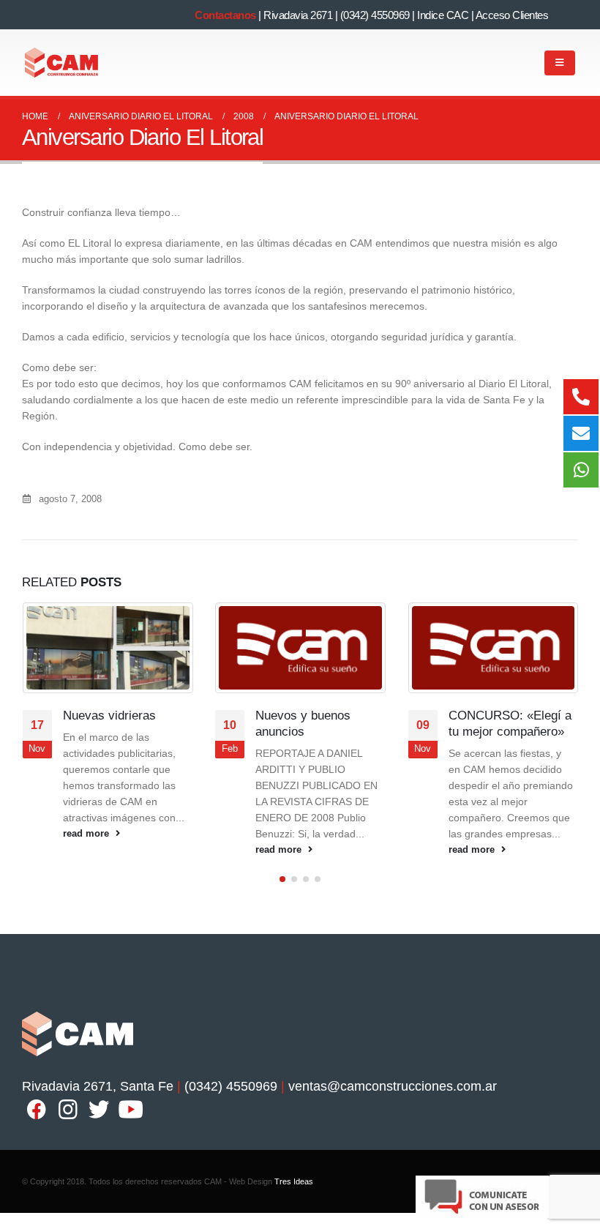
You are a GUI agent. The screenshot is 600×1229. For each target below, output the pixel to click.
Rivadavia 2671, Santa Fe (97, 1086)
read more (87, 834)
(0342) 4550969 (375, 15)
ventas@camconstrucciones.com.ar (392, 1086)
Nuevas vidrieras (109, 715)
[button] (282, 879)
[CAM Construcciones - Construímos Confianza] (62, 63)
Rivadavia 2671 (297, 15)
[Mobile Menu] (559, 63)
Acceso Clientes (512, 15)
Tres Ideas (293, 1181)
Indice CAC (442, 15)
